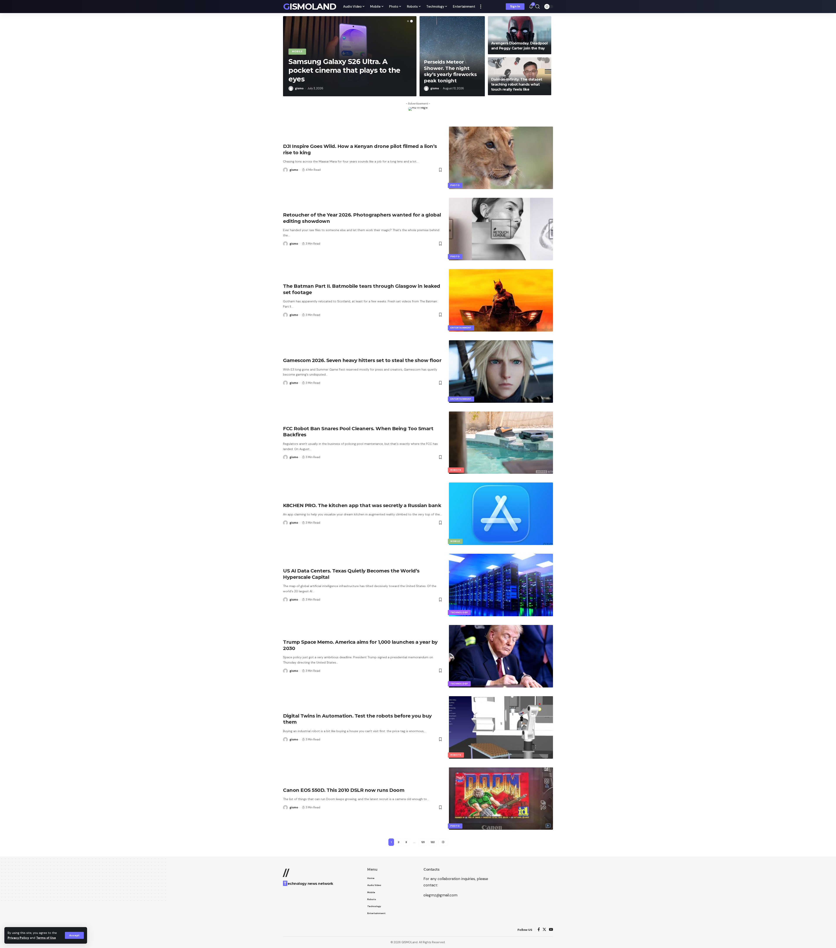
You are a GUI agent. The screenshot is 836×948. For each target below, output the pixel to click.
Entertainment (461, 327)
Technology (459, 612)
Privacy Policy (18, 938)
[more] (481, 6)
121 (423, 842)
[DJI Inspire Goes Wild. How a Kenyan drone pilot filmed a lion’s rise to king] (501, 158)
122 (433, 842)
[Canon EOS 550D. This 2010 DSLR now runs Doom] (501, 798)
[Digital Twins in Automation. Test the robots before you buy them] (501, 727)
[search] (537, 6)
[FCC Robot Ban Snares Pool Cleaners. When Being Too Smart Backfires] (501, 442)
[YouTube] (551, 929)
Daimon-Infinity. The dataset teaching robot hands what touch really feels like (516, 84)
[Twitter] (544, 929)
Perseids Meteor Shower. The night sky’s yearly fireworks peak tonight (450, 71)
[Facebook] (539, 929)
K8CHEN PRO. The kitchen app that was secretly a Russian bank (362, 505)
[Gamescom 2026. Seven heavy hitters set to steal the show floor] (501, 371)
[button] (408, 21)
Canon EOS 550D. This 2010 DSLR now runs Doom (343, 790)
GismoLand (309, 6)
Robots (455, 470)
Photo (455, 185)
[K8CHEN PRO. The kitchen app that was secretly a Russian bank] (501, 513)
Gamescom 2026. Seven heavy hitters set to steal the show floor (362, 360)
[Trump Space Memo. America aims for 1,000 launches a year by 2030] (501, 656)
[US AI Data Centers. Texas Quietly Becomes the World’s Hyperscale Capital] (501, 585)
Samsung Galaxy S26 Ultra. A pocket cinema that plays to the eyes (344, 70)
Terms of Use (46, 938)
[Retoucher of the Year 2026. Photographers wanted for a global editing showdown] (501, 229)
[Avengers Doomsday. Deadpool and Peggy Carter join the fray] (519, 35)
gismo (299, 88)
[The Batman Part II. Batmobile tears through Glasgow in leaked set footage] (501, 300)
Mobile (297, 51)
